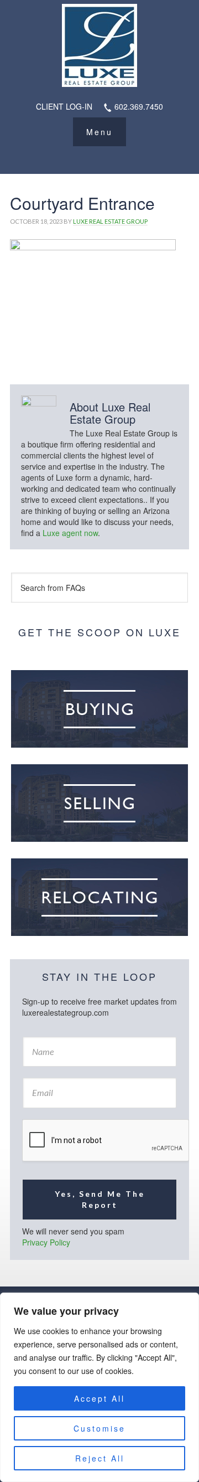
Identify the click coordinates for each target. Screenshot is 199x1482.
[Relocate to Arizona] (99, 897)
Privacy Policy (46, 1242)
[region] (99, 1387)
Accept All (99, 1398)
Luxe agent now (70, 532)
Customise (99, 1428)
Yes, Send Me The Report (100, 1199)
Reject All (99, 1458)
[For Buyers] (99, 709)
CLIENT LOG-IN (64, 106)
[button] (99, 131)
